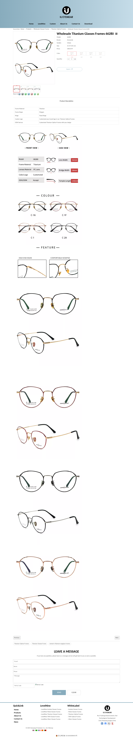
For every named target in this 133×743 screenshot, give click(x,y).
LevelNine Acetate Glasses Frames (51, 709)
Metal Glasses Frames (74, 712)
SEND (59, 692)
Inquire (68, 69)
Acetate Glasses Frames (75, 709)
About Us (17, 716)
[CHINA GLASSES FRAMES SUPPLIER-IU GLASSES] (107, 709)
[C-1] (72, 53)
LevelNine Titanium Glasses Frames (51, 714)
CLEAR (74, 692)
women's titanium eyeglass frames (59, 644)
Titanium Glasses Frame (39, 644)
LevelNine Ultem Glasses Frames (50, 719)
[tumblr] (112, 723)
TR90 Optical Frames (74, 716)
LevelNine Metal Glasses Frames (50, 712)
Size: (58, 46)
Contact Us (18, 719)
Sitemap (50, 728)
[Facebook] (105, 723)
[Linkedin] (102, 723)
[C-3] (91, 53)
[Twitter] (108, 723)
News (16, 722)
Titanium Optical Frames (21, 644)
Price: (58, 49)
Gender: (59, 43)
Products (17, 713)
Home (16, 710)
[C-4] (100, 53)
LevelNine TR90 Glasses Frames (50, 716)
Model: (59, 37)
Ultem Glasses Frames (74, 719)
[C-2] (81, 53)
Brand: (59, 40)
